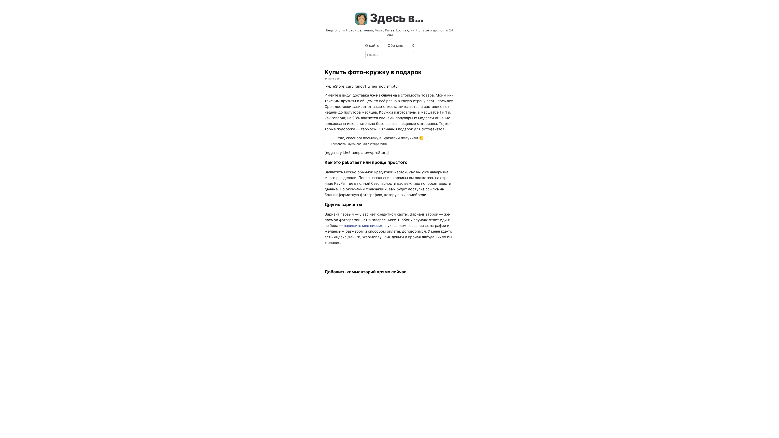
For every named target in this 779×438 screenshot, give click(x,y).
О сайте (372, 45)
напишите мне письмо (363, 225)
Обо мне (395, 45)
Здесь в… (397, 18)
